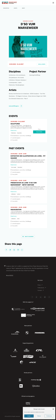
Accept (28, 416)
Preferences (49, 416)
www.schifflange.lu (14, 106)
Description (6, 8)
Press (39, 285)
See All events (41, 64)
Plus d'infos (39, 131)
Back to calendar (29, 236)
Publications (41, 287)
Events (15, 8)
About (23, 8)
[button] (53, 409)
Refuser (39, 416)
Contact (40, 290)
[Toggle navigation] (53, 2)
